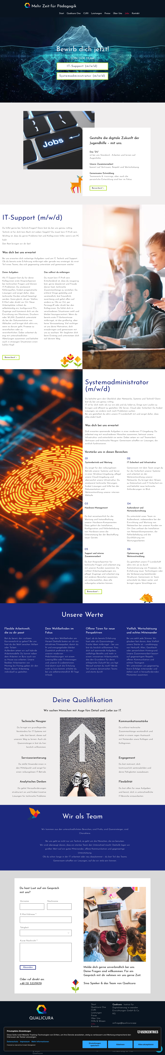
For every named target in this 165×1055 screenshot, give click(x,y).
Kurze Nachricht (28, 941)
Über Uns (95, 1018)
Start (93, 1004)
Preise (94, 1016)
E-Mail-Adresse (27, 914)
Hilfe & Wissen (98, 1021)
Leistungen (96, 1013)
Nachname (52, 901)
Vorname (24, 901)
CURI (93, 1010)
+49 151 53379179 (31, 983)
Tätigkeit (24, 928)
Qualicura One (98, 1007)
